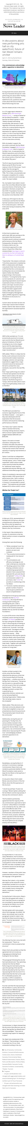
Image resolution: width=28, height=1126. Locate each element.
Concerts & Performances (16, 1052)
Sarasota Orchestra (8, 1066)
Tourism (10, 1069)
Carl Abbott (11, 619)
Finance (17, 1059)
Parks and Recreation (8, 1062)
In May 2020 (18, 576)
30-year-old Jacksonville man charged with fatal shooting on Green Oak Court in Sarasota (13, 1085)
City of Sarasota (9, 1050)
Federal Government (8, 1059)
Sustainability (19, 1066)
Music (23, 1059)
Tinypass (7, 1071)
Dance (13, 1055)
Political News (20, 1062)
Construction (6, 1055)
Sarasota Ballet (7, 1064)
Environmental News (14, 1057)
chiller (19, 580)
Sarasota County (17, 1064)
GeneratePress (19, 1123)
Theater (4, 1069)
